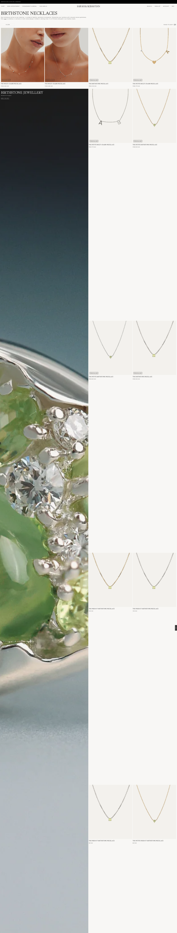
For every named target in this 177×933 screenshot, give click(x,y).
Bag (173, 6)
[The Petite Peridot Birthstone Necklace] (154, 812)
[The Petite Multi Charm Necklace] (154, 55)
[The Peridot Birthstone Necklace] (110, 580)
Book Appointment (13, 6)
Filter (8, 24)
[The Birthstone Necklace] (110, 55)
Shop (3, 6)
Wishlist (157, 6)
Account (166, 6)
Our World (43, 6)
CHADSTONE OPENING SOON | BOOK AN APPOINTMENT (14, 1)
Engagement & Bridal (29, 6)
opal (5, 19)
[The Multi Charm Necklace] (22, 55)
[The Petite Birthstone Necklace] (154, 116)
